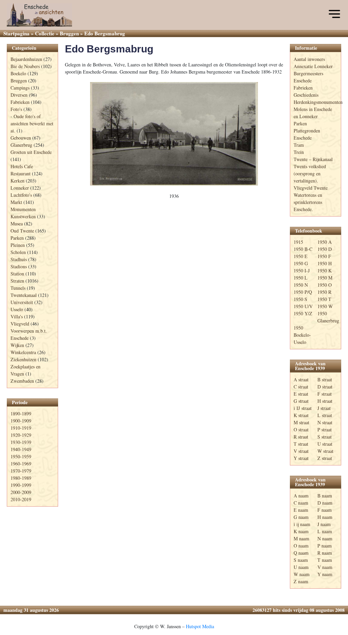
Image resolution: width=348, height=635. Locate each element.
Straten (17, 280)
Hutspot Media (200, 626)
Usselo (17, 309)
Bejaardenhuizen (26, 59)
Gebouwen (21, 137)
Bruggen (69, 33)
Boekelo (18, 73)
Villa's (17, 316)
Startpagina (16, 33)
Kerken (17, 180)
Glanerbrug (21, 145)
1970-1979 (21, 470)
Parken (17, 238)
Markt (16, 202)
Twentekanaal (24, 295)
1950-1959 (21, 456)
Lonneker (20, 188)
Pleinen (18, 245)
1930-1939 (21, 442)
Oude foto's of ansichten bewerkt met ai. (32, 123)
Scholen (18, 252)
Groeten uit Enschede (31, 152)
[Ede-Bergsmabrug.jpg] (174, 134)
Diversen (19, 95)
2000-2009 (21, 492)
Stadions (19, 266)
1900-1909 (21, 420)
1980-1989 (21, 478)
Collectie (44, 33)
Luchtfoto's (21, 195)
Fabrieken (20, 102)
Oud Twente (22, 230)
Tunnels (18, 288)
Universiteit (22, 302)
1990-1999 (21, 485)
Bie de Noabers (25, 66)
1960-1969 (21, 463)
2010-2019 (21, 499)
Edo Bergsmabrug (109, 48)
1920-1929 (21, 435)
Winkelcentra (23, 352)
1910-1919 (21, 428)
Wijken (17, 345)
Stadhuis (19, 259)
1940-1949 (21, 449)
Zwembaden (22, 381)
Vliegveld (20, 323)
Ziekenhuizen (23, 359)
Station (17, 273)
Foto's (16, 109)
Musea (17, 223)
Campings (20, 87)
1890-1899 (21, 413)
